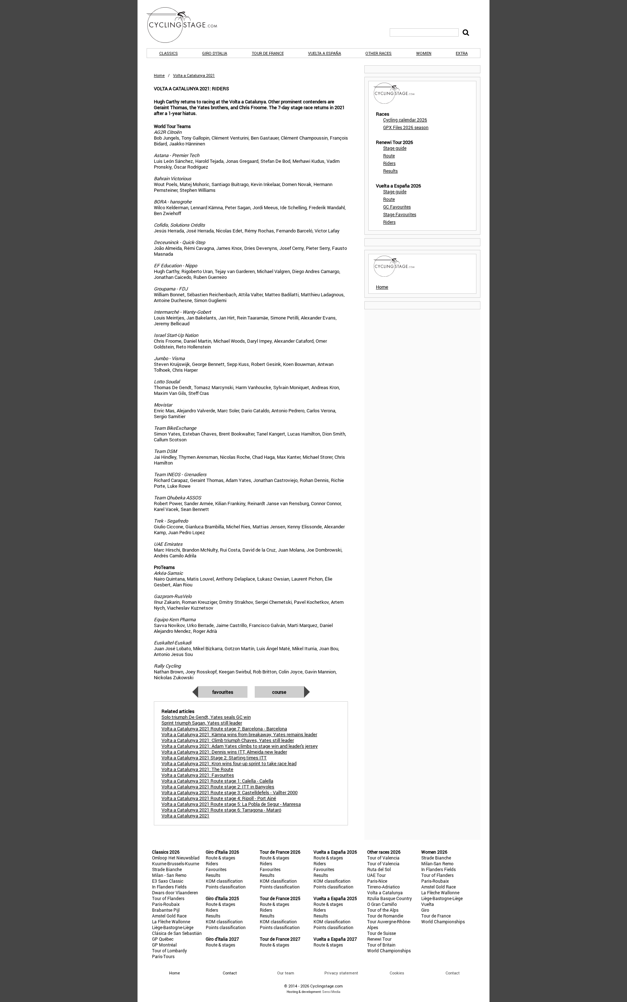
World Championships (389, 950)
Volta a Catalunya (385, 892)
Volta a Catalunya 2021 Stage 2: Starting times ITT (214, 757)
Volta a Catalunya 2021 (185, 815)
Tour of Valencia (383, 858)
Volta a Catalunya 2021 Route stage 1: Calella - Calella (217, 781)
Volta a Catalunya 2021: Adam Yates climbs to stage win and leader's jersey (239, 746)
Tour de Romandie (385, 916)
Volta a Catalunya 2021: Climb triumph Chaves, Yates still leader (227, 740)
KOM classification (224, 881)
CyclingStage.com (186, 25)
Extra (462, 53)
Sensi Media (331, 991)
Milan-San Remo (437, 863)
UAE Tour (376, 875)
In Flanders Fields (169, 887)
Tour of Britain (381, 945)
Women (423, 53)
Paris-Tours (163, 956)
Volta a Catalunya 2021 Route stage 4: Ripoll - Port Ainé (218, 798)
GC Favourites (397, 207)
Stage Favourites (399, 214)
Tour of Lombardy (169, 950)
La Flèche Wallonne (171, 921)
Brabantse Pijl (166, 910)
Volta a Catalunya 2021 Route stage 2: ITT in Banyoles (217, 786)
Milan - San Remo (169, 875)
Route (389, 155)
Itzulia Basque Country (389, 898)
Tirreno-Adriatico (383, 887)
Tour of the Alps (382, 910)
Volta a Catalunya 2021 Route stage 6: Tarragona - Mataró (221, 810)
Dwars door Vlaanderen (175, 892)
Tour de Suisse (381, 933)
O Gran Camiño (382, 904)
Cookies (397, 973)
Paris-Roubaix (166, 904)
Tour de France (268, 53)
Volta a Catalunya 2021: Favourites (197, 775)
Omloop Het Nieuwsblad (176, 858)
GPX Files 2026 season (406, 127)
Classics (168, 53)
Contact (453, 973)
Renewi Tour (379, 939)
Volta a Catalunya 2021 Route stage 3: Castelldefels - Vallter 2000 (229, 792)
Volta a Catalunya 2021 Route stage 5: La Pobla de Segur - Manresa (231, 804)
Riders (389, 163)
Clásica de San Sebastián (177, 933)
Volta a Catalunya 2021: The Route (197, 769)
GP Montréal (164, 945)
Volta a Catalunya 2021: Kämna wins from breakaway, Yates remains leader (239, 734)
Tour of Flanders (168, 898)
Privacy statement (341, 973)
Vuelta (427, 904)
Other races (378, 53)
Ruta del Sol (379, 869)
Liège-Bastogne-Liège (172, 927)
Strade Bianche (167, 869)
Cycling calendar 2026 (405, 120)
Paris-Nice (377, 881)
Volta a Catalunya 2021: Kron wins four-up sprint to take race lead (228, 763)
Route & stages (220, 858)
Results (390, 171)
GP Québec (162, 939)
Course (279, 692)
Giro (425, 910)
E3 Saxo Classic (167, 881)
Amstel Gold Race (169, 916)
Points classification (226, 887)
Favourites (222, 692)
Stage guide (394, 148)
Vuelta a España (324, 53)
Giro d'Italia (214, 53)
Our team (285, 973)
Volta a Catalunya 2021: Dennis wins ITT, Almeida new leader (224, 752)
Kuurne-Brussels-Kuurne (175, 863)
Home (159, 75)
